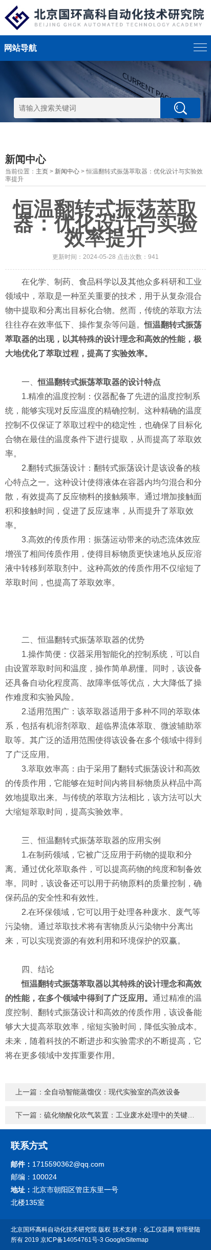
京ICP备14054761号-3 (71, 1239)
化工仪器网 (158, 1229)
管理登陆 (188, 1229)
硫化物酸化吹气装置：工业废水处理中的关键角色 (123, 1115)
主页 (42, 171)
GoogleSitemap (127, 1239)
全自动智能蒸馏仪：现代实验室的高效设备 (112, 1092)
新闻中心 (67, 171)
